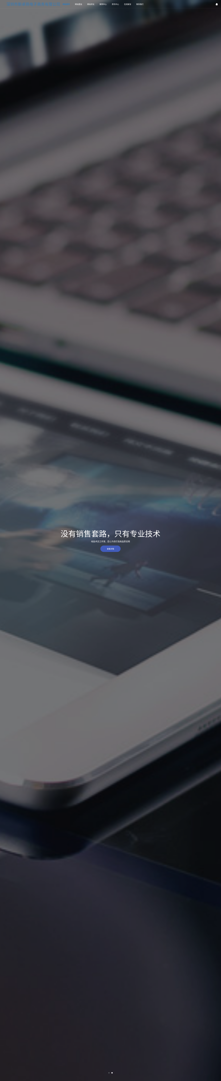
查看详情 (110, 548)
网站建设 (78, 4)
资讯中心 (115, 4)
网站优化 (90, 4)
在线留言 (127, 4)
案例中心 (103, 4)
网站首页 (66, 4)
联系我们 (139, 4)
